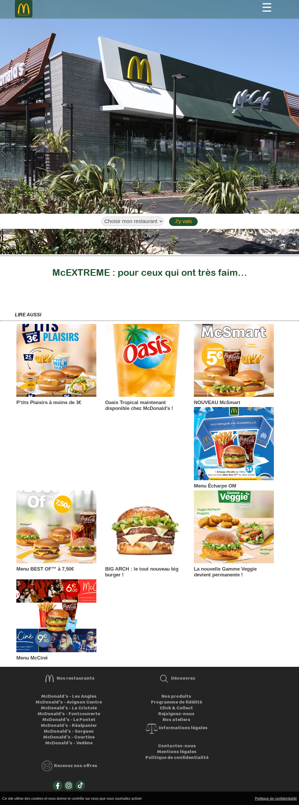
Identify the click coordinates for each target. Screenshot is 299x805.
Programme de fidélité (176, 702)
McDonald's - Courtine (69, 737)
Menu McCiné (32, 658)
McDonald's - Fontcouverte (69, 713)
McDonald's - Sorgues (69, 731)
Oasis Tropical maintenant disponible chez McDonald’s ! (139, 405)
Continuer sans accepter (190, 798)
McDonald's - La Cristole (69, 708)
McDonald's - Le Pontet (68, 719)
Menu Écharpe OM (215, 486)
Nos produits (176, 696)
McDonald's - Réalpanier (69, 725)
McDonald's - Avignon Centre (69, 702)
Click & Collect (176, 708)
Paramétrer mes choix (233, 798)
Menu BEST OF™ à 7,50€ (45, 569)
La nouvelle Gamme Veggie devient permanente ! (225, 572)
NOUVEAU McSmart (217, 402)
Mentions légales (176, 751)
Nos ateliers (176, 719)
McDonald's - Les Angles (69, 696)
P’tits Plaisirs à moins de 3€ (48, 402)
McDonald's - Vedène (69, 743)
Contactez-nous (176, 745)
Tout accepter (155, 798)
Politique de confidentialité (176, 757)
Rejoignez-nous (176, 713)
